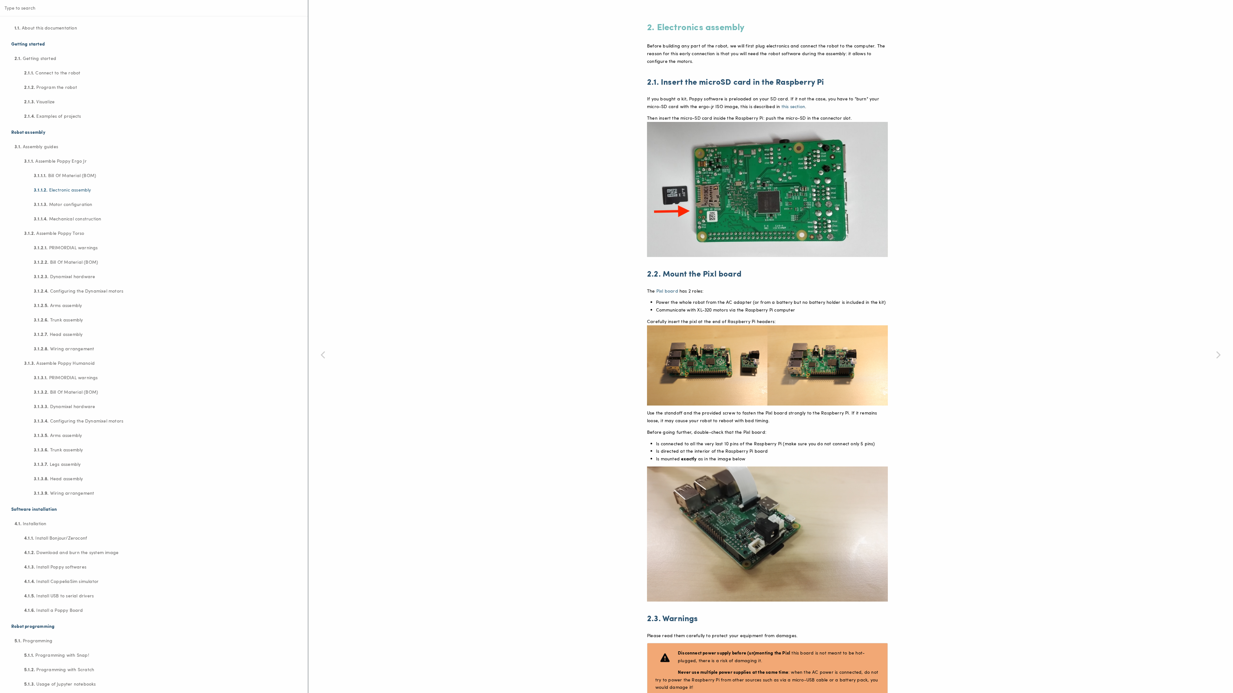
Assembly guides (36, 146)
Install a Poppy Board (53, 610)
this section (793, 106)
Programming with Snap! (56, 655)
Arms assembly (58, 305)
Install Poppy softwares (55, 566)
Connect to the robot (52, 72)
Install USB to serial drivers (59, 595)
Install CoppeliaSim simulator (61, 581)
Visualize (39, 101)
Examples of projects (52, 116)
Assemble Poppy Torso (54, 233)
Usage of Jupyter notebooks (60, 683)
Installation (30, 523)
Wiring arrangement (64, 348)
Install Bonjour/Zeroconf (55, 538)
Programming (33, 640)
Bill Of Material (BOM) (65, 175)
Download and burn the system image (71, 552)
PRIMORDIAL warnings (66, 247)
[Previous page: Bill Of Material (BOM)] (322, 354)
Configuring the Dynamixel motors (78, 290)
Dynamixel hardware (64, 276)
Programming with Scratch (59, 669)
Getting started (35, 58)
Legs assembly (57, 464)
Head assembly (58, 334)
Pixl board (667, 291)
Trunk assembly (58, 319)
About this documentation (45, 27)
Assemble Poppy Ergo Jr (55, 161)
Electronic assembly (62, 189)
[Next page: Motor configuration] (1218, 354)
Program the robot (50, 87)
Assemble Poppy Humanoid (59, 363)
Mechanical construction (67, 218)
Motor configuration (63, 204)
